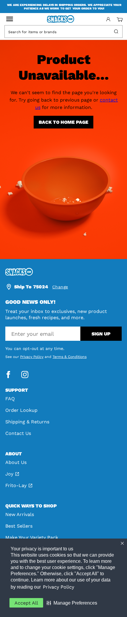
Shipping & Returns (27, 422)
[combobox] (58, 31)
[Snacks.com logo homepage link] (63, 19)
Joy (9, 474)
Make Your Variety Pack (31, 537)
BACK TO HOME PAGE (63, 122)
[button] (71, 603)
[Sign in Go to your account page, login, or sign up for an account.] (108, 19)
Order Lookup (21, 410)
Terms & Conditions (70, 357)
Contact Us (18, 433)
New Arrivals (19, 514)
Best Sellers (18, 526)
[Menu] (9, 19)
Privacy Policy (58, 587)
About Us (16, 462)
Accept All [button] (26, 603)
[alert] (63, 6)
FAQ (10, 398)
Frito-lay (16, 485)
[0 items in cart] (120, 19)
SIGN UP (101, 334)
